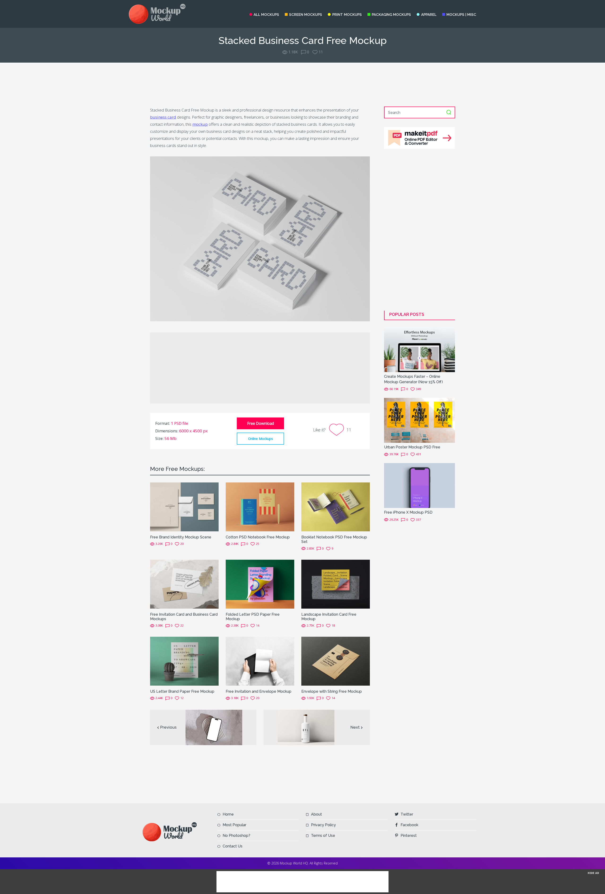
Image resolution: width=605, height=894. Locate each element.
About (316, 814)
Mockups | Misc (461, 15)
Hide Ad (593, 873)
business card (163, 117)
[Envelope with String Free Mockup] (335, 660)
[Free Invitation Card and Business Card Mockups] (184, 583)
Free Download (260, 423)
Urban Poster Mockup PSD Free (412, 447)
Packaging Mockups (391, 15)
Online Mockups (260, 438)
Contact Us (232, 846)
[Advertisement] (302, 84)
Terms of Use (323, 835)
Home (228, 814)
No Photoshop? (236, 835)
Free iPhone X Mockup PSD (408, 512)
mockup (200, 124)
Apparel (428, 15)
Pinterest (409, 835)
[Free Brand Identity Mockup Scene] (184, 506)
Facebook (409, 825)
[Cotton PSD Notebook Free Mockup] (260, 506)
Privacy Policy (323, 825)
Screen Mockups (305, 15)
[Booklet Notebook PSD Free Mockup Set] (335, 506)
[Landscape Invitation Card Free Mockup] (335, 583)
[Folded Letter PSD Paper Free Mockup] (260, 583)
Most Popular (234, 825)
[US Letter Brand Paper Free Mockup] (184, 660)
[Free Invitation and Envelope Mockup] (260, 660)
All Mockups (266, 15)
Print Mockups (347, 15)
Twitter (407, 814)
